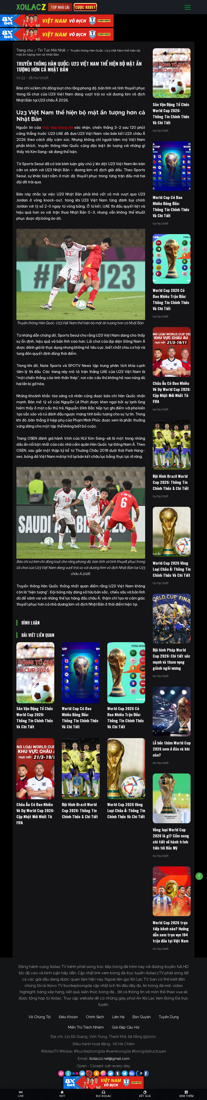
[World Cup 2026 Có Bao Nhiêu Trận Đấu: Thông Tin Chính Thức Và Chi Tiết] (126, 672)
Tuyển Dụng (169, 1017)
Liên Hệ (118, 1017)
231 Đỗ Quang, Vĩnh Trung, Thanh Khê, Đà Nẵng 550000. (110, 1037)
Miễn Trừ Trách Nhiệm (86, 1027)
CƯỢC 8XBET (85, 7)
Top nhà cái (60, 7)
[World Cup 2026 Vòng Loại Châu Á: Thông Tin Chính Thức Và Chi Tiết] (126, 768)
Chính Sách (95, 1017)
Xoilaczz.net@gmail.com (109, 1059)
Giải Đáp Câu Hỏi (125, 1027)
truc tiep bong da (57, 127)
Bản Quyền (142, 1017)
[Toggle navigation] (188, 7)
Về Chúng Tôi (40, 1017)
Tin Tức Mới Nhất (51, 50)
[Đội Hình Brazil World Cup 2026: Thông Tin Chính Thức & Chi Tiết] (81, 768)
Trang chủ (24, 50)
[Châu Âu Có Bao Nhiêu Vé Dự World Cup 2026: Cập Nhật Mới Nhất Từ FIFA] (35, 768)
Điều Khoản (68, 1017)
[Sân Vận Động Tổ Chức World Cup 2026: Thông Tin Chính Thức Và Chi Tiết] (35, 672)
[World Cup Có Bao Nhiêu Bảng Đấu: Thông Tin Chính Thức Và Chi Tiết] (81, 672)
